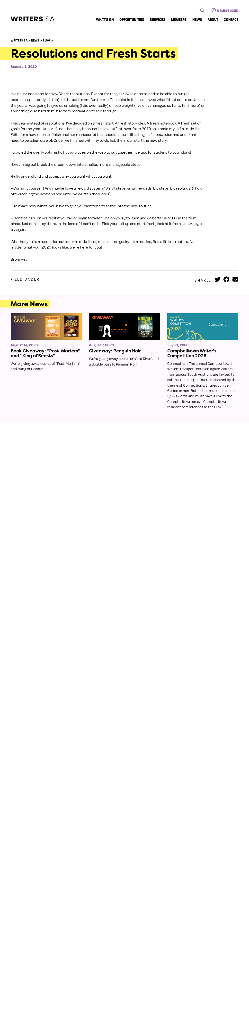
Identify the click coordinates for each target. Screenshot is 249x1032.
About (213, 19)
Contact (231, 19)
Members (179, 19)
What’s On (105, 19)
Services (157, 19)
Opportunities (131, 19)
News (197, 19)
